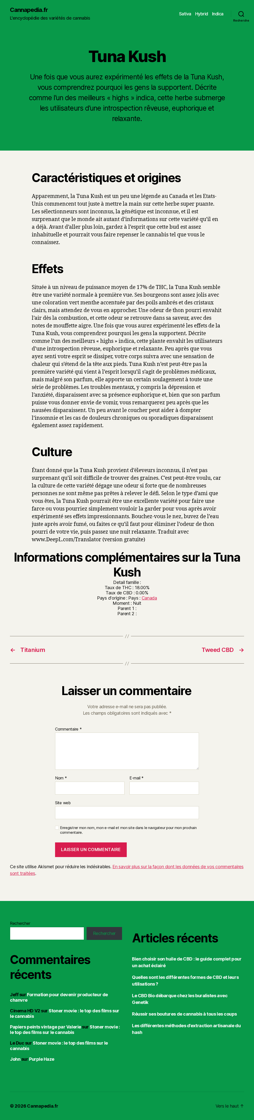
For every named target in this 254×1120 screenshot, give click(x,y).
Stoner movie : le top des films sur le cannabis (65, 1029)
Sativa (185, 13)
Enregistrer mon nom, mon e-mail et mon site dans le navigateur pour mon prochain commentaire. (128, 830)
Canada (149, 598)
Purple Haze (41, 1059)
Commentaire (68, 729)
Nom (61, 778)
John (15, 1059)
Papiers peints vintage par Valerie (45, 1026)
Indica (217, 13)
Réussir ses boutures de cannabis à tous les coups (184, 1014)
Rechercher (20, 923)
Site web (63, 802)
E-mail (136, 778)
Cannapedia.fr (29, 10)
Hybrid (201, 13)
